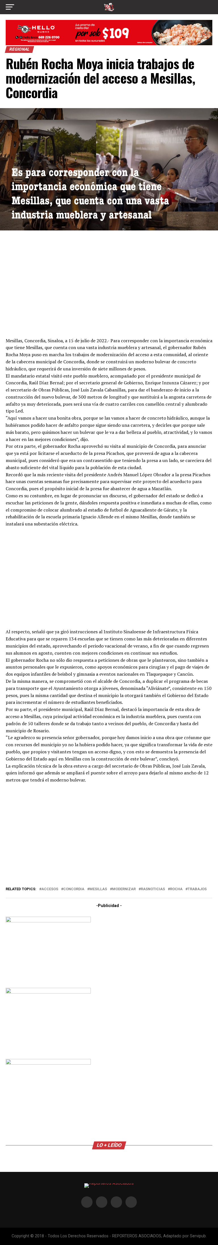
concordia (73, 889)
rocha (176, 889)
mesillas (98, 889)
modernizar (124, 889)
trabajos (197, 889)
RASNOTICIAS (153, 889)
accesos (49, 889)
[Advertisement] (109, 283)
